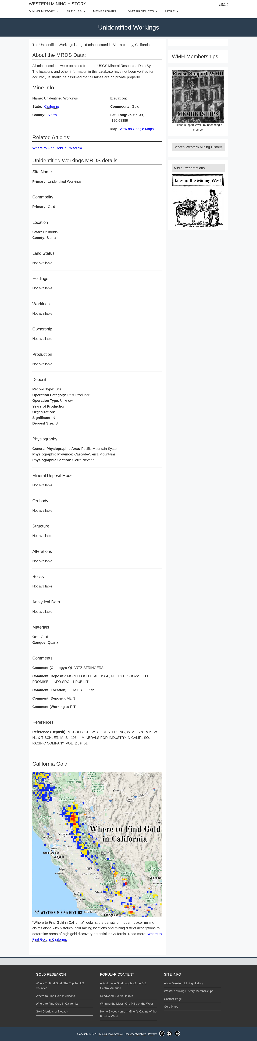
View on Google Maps (137, 129)
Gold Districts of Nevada (52, 1011)
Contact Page (173, 999)
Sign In (223, 3)
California (51, 106)
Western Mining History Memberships (188, 991)
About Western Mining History (183, 983)
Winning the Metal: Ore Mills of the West (126, 1003)
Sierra (52, 115)
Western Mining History (57, 3)
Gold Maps (171, 1006)
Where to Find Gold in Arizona (55, 996)
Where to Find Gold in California (57, 148)
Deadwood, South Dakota (116, 996)
